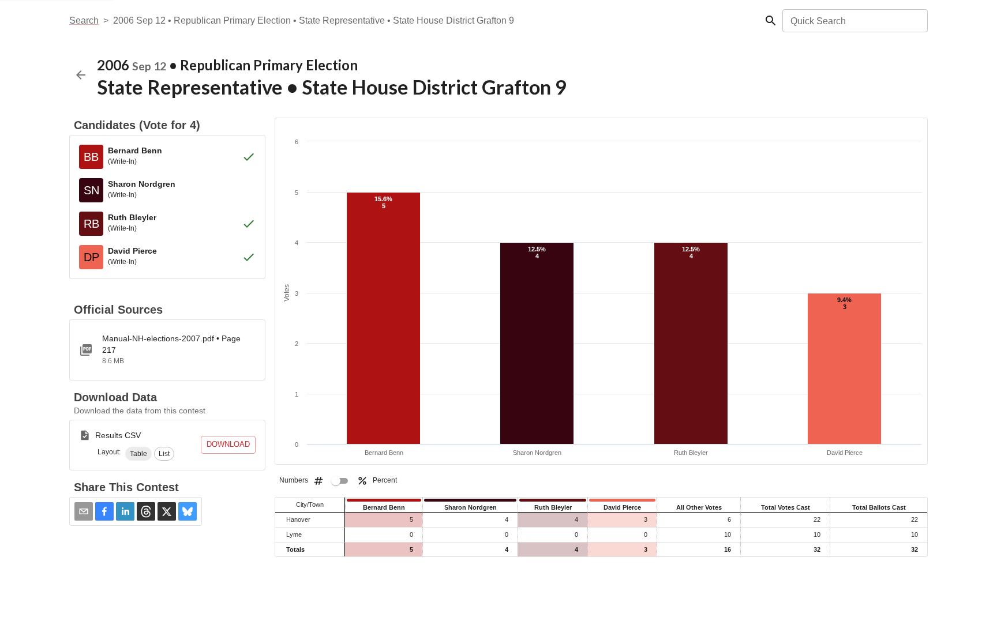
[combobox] (854, 21)
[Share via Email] (83, 511)
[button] (138, 454)
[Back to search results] (80, 74)
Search (84, 20)
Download (228, 444)
